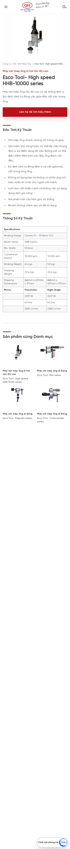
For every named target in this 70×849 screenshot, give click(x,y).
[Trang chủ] (35, 7)
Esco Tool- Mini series (49, 375)
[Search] (64, 7)
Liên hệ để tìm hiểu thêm (35, 112)
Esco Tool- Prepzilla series (17, 418)
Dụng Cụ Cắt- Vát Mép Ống (17, 64)
